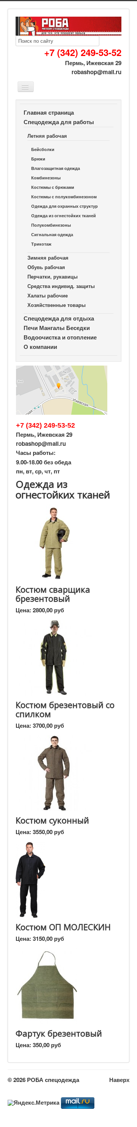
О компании (40, 346)
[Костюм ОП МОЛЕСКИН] (30, 879)
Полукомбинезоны (51, 225)
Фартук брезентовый (59, 1033)
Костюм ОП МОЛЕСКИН (63, 926)
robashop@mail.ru (96, 72)
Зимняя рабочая (47, 257)
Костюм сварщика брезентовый (53, 594)
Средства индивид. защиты (61, 286)
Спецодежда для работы (59, 122)
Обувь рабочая (46, 267)
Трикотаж (41, 244)
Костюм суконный (52, 820)
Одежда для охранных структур (64, 206)
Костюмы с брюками (52, 187)
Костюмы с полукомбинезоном (64, 196)
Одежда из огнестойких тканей (63, 215)
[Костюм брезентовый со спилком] (54, 657)
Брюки (38, 159)
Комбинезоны (46, 178)
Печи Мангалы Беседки (57, 328)
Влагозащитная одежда (55, 168)
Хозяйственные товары (56, 304)
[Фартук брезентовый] (46, 985)
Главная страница (49, 112)
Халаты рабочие (47, 295)
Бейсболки (42, 149)
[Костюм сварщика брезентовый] (54, 541)
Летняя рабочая (47, 135)
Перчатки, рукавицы (52, 276)
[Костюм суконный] (54, 772)
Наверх (119, 1080)
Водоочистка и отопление (60, 337)
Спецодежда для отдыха (59, 318)
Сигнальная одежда (52, 234)
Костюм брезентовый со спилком (65, 709)
